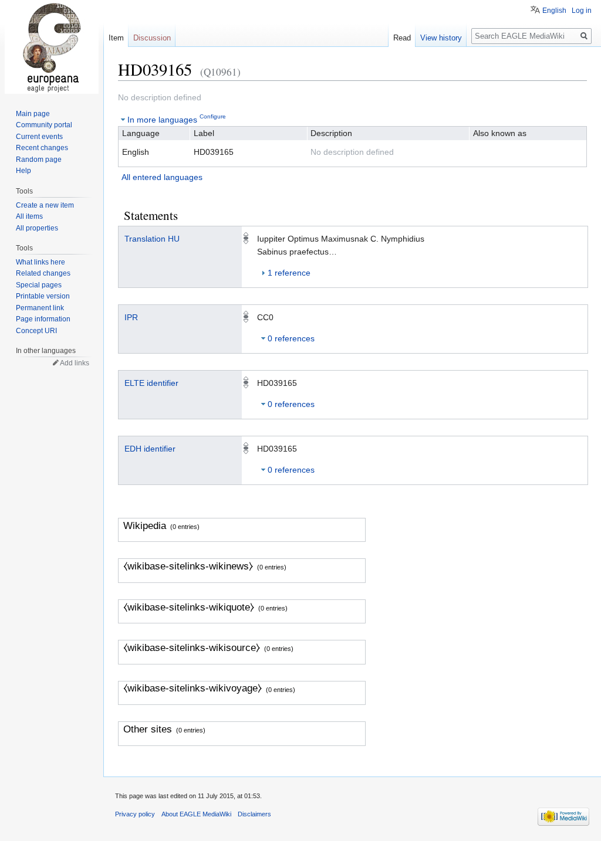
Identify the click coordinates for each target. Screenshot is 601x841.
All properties (37, 228)
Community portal (44, 125)
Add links (74, 363)
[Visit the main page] (52, 47)
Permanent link (40, 308)
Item (116, 37)
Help (23, 171)
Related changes (43, 273)
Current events (39, 137)
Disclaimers (254, 814)
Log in (582, 10)
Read (402, 37)
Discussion (152, 37)
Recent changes (42, 148)
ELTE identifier (151, 383)
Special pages (39, 285)
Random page (39, 159)
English (554, 10)
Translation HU (152, 238)
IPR (131, 317)
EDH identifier (149, 448)
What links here (40, 262)
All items (29, 216)
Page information (43, 319)
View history (441, 37)
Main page (33, 114)
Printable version (43, 296)
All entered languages (161, 177)
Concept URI (36, 331)
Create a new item (45, 205)
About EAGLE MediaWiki (196, 814)
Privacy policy (135, 814)
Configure (213, 116)
